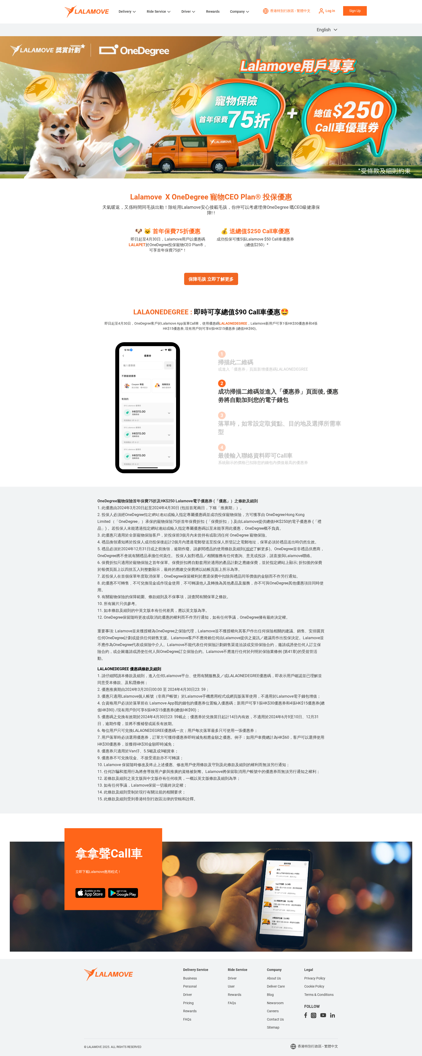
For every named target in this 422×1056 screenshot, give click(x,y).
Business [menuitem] (190, 978)
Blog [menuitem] (270, 995)
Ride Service (156, 11)
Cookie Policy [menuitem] (314, 986)
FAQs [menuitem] (187, 1019)
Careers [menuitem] (273, 1011)
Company (237, 11)
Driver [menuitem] (187, 995)
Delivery (125, 11)
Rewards (213, 11)
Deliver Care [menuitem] (276, 986)
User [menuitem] (231, 986)
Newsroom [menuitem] (275, 1003)
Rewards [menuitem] (190, 1011)
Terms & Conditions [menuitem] (319, 995)
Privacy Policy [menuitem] (314, 978)
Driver (186, 11)
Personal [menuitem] (190, 986)
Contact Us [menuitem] (275, 1019)
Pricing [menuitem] (188, 1003)
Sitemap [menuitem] (273, 1027)
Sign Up (355, 11)
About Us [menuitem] (274, 978)
